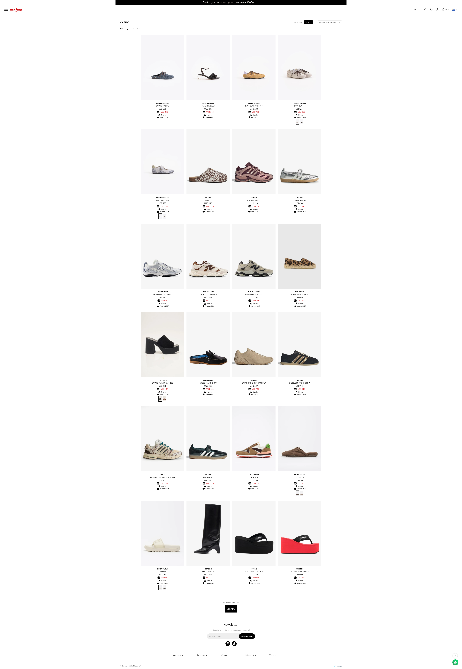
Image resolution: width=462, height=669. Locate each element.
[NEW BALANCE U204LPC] (162, 256)
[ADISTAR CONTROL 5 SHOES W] (162, 438)
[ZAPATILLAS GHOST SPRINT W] (254, 344)
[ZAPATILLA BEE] (299, 67)
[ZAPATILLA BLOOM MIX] (254, 67)
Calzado (135, 29)
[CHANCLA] (162, 533)
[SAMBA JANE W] (299, 161)
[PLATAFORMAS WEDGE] (254, 533)
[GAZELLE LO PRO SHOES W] (299, 344)
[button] (425, 10)
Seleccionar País (453, 9)
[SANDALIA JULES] (208, 67)
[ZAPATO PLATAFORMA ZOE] (162, 344)
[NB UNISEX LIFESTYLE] (208, 256)
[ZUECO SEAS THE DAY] (208, 344)
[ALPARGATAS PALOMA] (299, 256)
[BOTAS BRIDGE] (208, 533)
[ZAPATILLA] (254, 438)
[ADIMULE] (208, 161)
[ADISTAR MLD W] (254, 161)
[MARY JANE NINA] (162, 161)
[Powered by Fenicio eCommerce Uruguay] (338, 666)
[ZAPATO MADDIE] (162, 67)
